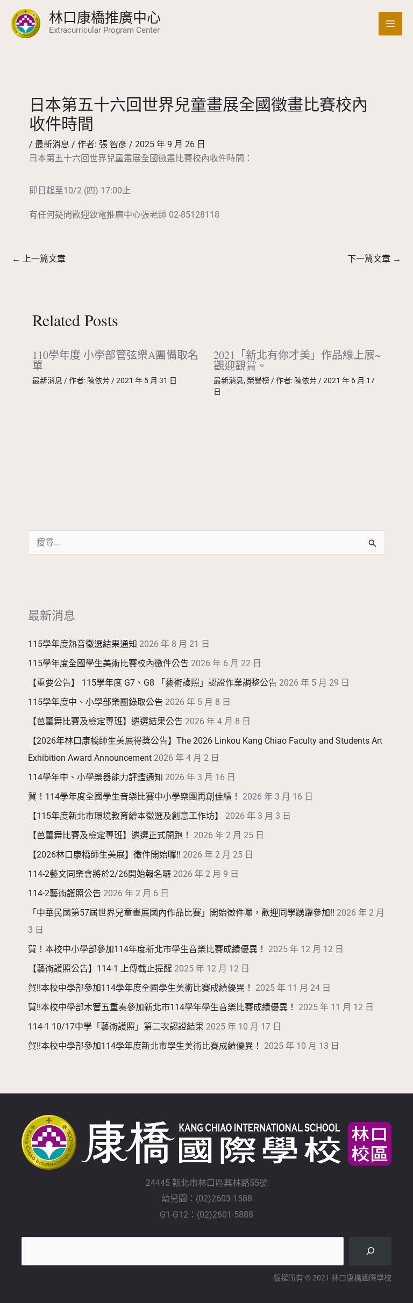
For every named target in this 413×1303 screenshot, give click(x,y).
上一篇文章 (39, 259)
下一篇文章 (374, 259)
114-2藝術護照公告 (64, 893)
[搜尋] (370, 1251)
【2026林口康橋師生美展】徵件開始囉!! (104, 855)
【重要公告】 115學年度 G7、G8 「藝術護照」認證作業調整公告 (152, 683)
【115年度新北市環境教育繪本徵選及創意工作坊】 (125, 816)
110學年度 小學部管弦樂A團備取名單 (115, 360)
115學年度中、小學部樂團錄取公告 (95, 702)
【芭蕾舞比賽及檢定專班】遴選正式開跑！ (109, 835)
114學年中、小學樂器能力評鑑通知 (95, 777)
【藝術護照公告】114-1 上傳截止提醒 (100, 968)
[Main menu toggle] (390, 23)
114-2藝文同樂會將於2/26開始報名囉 (99, 874)
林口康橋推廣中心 (105, 17)
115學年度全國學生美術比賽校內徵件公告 (108, 663)
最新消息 (52, 144)
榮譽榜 (258, 380)
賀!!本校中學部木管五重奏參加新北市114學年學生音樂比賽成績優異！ (162, 1007)
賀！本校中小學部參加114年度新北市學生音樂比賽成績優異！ (147, 949)
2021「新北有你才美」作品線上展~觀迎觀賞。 (297, 360)
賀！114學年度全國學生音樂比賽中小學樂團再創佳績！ (134, 796)
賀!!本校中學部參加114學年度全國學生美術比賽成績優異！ (140, 988)
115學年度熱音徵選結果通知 (82, 644)
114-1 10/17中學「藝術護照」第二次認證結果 (116, 1026)
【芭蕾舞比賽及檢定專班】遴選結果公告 (105, 721)
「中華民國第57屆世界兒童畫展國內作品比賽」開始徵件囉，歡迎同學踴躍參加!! (181, 913)
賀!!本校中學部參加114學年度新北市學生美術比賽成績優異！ (145, 1046)
